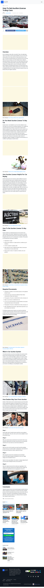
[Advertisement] (15, 42)
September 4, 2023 (23, 523)
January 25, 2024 (5, 523)
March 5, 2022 (10, 554)
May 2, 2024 (4, 513)
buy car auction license (9, 498)
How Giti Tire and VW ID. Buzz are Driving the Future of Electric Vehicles (15, 522)
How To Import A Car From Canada (11, 548)
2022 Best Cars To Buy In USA (11, 553)
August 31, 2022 (10, 550)
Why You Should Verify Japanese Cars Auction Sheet (24, 521)
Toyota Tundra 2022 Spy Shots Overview (16, 427)
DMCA (4, 579)
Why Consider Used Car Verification (21, 511)
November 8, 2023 (14, 524)
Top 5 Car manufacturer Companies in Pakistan (17, 396)
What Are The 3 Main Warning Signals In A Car (16, 171)
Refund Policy (8, 580)
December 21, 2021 (15, 13)
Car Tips (6, 5)
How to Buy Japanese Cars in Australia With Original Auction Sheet (11, 558)
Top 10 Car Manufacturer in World (14, 225)
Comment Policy (9, 579)
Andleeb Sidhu (8, 13)
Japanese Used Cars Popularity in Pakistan (6, 521)
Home (3, 5)
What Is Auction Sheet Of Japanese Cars (8, 511)
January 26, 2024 (19, 513)
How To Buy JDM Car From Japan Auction (16, 117)
